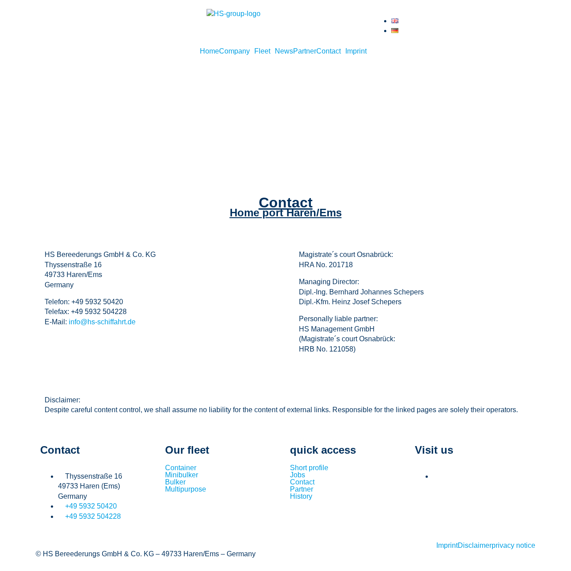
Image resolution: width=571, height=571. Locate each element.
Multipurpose (185, 489)
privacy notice (513, 545)
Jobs (297, 475)
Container (180, 468)
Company (234, 51)
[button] (236, 51)
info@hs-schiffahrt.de (102, 322)
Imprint (356, 51)
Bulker (175, 482)
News (284, 51)
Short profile (309, 468)
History (301, 496)
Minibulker (181, 475)
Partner (304, 51)
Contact (328, 51)
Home (209, 51)
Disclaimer (475, 545)
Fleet (262, 51)
